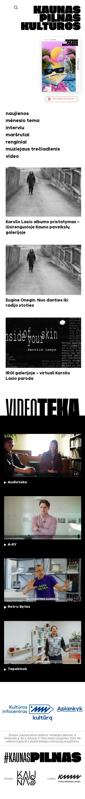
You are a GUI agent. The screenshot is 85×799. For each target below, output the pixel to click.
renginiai (16, 142)
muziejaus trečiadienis (33, 149)
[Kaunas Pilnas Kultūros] (50, 29)
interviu (15, 127)
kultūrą (58, 713)
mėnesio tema (22, 120)
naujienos (17, 113)
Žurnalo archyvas (64, 98)
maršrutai (17, 134)
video (12, 156)
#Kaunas (42, 757)
